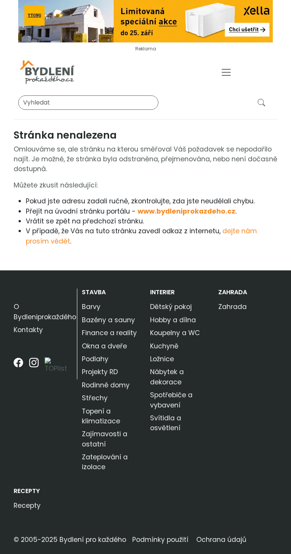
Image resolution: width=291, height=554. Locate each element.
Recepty (27, 491)
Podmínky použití (160, 539)
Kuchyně (164, 346)
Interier (162, 292)
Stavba (94, 292)
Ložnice (162, 359)
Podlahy (95, 359)
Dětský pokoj (171, 306)
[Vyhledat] (263, 102)
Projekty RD (100, 371)
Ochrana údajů (221, 539)
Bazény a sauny (108, 320)
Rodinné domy (106, 385)
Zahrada (232, 292)
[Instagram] (34, 368)
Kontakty (28, 329)
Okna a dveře (104, 346)
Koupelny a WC (175, 332)
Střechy (95, 398)
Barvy (91, 306)
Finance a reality (109, 332)
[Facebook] (18, 368)
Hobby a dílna (173, 320)
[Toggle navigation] (226, 72)
